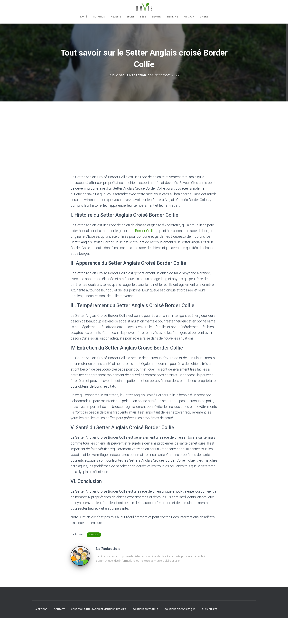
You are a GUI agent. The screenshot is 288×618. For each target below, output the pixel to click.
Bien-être (172, 16)
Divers (204, 16)
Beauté (156, 16)
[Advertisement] (144, 130)
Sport (130, 16)
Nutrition (99, 16)
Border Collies (145, 231)
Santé (83, 16)
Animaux (189, 16)
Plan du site (209, 609)
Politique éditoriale (145, 609)
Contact (59, 609)
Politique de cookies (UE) (180, 609)
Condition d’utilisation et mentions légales (98, 609)
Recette (116, 16)
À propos (41, 609)
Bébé (143, 16)
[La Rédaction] (80, 555)
